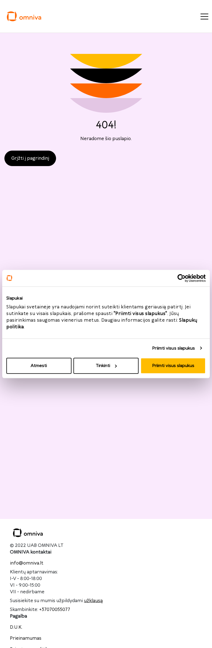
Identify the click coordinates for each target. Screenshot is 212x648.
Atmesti (39, 366)
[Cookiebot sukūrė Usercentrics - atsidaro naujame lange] (181, 278)
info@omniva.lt (26, 563)
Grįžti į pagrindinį (30, 158)
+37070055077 (54, 610)
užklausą (93, 601)
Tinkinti (103, 366)
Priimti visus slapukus (173, 348)
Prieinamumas (25, 638)
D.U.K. (16, 627)
